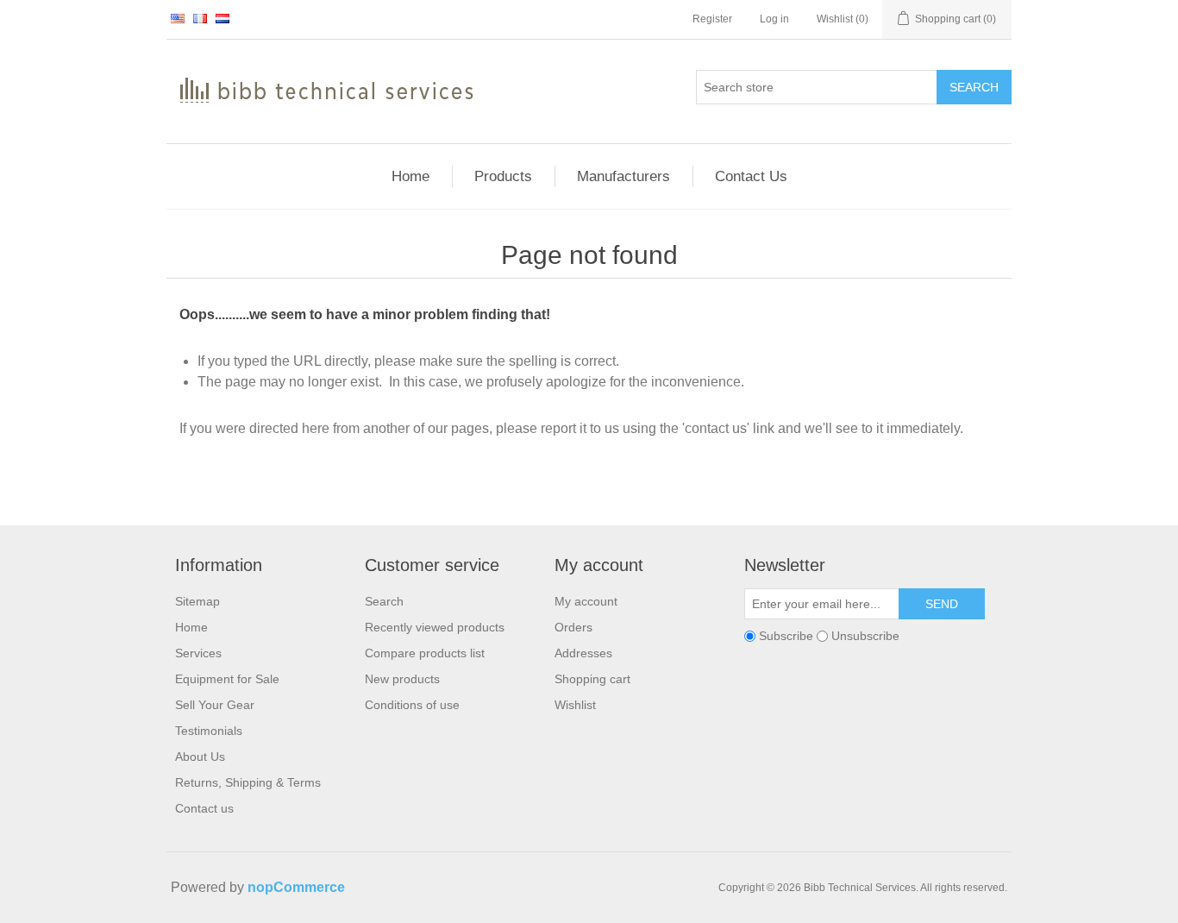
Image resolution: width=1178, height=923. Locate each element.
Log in (774, 19)
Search (974, 87)
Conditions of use (412, 705)
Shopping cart (592, 679)
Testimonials (208, 731)
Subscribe (786, 636)
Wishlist (575, 705)
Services (198, 653)
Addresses (583, 653)
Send (941, 604)
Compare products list (425, 653)
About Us (200, 756)
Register (712, 19)
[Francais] (200, 18)
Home (191, 627)
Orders (573, 627)
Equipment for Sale (227, 679)
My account (586, 601)
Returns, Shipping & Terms (248, 782)
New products (402, 679)
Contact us (204, 808)
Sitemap (197, 601)
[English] (177, 18)
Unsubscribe (865, 636)
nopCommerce (296, 887)
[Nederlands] (222, 18)
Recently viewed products (434, 627)
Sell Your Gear (214, 705)
